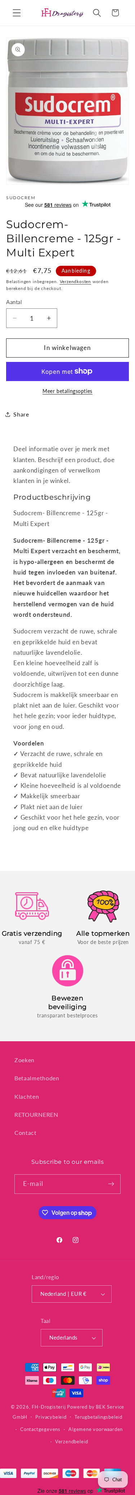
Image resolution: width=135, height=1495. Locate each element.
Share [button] (21, 414)
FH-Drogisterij (49, 1407)
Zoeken (24, 1059)
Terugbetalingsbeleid (98, 1417)
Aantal (14, 302)
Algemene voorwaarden (95, 1429)
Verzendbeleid (71, 1441)
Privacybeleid (50, 1417)
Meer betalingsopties (67, 391)
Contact (25, 1132)
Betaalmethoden (36, 1078)
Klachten (26, 1096)
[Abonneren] (111, 1184)
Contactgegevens (40, 1429)
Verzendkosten (75, 281)
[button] (17, 13)
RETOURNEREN (36, 1114)
